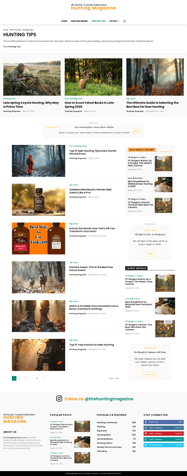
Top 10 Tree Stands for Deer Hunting (91, 344)
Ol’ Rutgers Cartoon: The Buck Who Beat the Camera (140, 205)
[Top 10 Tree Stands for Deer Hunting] (38, 355)
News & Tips (15, 30)
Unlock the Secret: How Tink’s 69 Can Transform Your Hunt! (92, 230)
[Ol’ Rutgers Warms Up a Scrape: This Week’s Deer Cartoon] (163, 163)
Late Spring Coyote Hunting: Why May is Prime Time (31, 105)
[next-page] (43, 378)
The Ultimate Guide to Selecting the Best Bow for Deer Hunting (152, 105)
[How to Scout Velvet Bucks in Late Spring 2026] (93, 77)
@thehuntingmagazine (109, 399)
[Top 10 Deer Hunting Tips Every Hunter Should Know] (38, 161)
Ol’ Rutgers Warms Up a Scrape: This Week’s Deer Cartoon (140, 163)
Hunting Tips (9, 98)
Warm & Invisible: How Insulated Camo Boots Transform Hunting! (93, 307)
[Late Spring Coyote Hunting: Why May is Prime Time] (32, 77)
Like (180, 422)
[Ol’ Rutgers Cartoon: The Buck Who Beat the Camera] (163, 205)
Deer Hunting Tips (12, 46)
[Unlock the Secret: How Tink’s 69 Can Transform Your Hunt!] (38, 239)
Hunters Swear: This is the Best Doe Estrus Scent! (91, 268)
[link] (93, 131)
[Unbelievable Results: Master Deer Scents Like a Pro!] (38, 200)
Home (5, 30)
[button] (124, 21)
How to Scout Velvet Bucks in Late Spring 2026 (89, 105)
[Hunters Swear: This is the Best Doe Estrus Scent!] (38, 277)
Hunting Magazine (12, 111)
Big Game (130, 98)
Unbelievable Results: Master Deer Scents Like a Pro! (90, 191)
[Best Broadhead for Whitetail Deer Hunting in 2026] (163, 184)
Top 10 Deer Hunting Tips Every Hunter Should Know (92, 152)
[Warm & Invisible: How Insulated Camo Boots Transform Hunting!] (38, 316)
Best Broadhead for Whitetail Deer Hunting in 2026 (140, 184)
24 (37, 378)
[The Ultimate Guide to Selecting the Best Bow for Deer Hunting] (155, 77)
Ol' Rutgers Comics (137, 157)
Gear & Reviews (135, 178)
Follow (178, 428)
